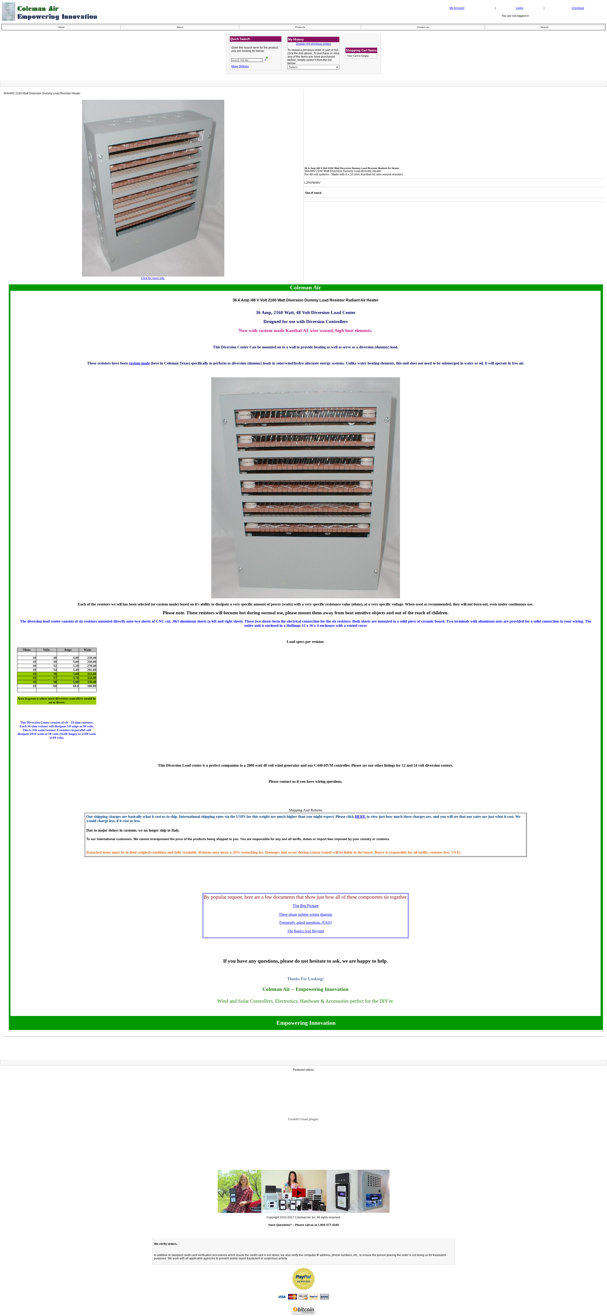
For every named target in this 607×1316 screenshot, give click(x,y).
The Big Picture (306, 906)
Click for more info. (153, 278)
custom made (139, 363)
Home (61, 27)
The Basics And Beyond (305, 931)
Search (544, 27)
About (180, 27)
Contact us (423, 27)
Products (300, 27)
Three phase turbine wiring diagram (305, 914)
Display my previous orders (313, 44)
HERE (360, 817)
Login (519, 8)
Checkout (578, 8)
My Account (457, 8)
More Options (240, 66)
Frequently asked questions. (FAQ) (305, 922)
